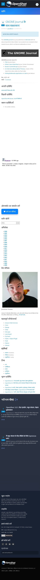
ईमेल (6, 532)
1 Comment (8, 80)
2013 (5, 255)
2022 (5, 239)
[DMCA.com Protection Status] (7, 535)
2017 (5, 248)
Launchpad (8, 334)
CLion (6, 325)
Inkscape (7, 332)
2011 (5, 259)
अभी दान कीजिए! (10, 211)
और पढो (3, 419)
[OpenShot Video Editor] (16, 4)
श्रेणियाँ (4, 348)
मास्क (6, 369)
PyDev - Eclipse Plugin (11, 338)
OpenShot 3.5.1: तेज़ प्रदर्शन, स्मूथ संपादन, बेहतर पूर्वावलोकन (19, 381)
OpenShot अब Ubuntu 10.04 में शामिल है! (11, 98)
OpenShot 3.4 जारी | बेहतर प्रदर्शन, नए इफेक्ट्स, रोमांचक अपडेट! (20, 387)
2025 (5, 233)
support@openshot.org (10, 530)
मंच (8, 532)
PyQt (6, 341)
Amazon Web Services (11, 323)
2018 (5, 246)
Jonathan (10, 28)
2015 (5, 252)
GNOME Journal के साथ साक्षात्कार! (15, 23)
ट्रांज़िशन (7, 371)
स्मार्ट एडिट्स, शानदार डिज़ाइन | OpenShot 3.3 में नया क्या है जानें (19, 390)
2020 (5, 242)
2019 (5, 244)
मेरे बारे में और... (22, 315)
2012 (5, 257)
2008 (5, 265)
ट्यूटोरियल (7, 357)
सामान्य (6, 352)
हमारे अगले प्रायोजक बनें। (7, 552)
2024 (5, 235)
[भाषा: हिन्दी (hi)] (37, 4)
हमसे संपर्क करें (6, 523)
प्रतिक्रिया (7, 367)
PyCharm (7, 336)
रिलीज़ (6, 355)
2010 (5, 261)
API (6, 364)
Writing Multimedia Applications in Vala (16, 73)
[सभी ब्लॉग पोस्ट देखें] (16, 399)
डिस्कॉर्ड (11, 532)
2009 (5, 263)
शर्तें (14, 570)
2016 (5, 250)
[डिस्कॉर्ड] (9, 544)
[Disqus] (20, 132)
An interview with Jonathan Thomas (15, 69)
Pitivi (6, 62)
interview (27, 40)
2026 (5, 231)
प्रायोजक (4, 548)
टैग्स (3, 360)
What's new (8, 64)
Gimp (6, 329)
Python (7, 343)
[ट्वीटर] (6, 544)
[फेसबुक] (2, 544)
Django (7, 327)
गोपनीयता (10, 570)
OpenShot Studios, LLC (29, 568)
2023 (5, 237)
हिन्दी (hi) (17, 570)
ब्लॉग (3, 11)
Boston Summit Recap (11, 66)
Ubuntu (7, 345)
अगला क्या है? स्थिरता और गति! (8, 90)
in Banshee (15, 64)
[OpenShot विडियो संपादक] (8, 562)
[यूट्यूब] (13, 544)
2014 (5, 254)
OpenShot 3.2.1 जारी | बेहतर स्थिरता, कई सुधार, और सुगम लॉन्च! (20, 392)
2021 (5, 240)
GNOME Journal (8, 40)
